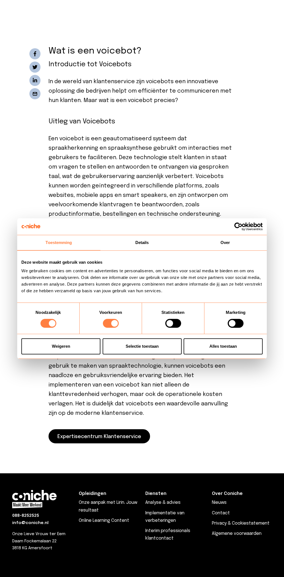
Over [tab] (225, 242)
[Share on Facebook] (34, 53)
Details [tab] (142, 242)
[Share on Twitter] (34, 67)
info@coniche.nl (30, 523)
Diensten (155, 493)
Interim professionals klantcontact (167, 534)
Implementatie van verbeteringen (164, 517)
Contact (221, 513)
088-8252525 (25, 516)
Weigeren (61, 346)
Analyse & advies (163, 502)
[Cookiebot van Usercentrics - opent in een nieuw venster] (238, 226)
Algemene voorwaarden (237, 533)
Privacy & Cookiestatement (241, 523)
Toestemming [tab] (58, 242)
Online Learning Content (104, 520)
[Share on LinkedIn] (34, 80)
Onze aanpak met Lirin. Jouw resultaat (108, 506)
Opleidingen (92, 493)
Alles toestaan (223, 346)
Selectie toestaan (142, 346)
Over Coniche (227, 493)
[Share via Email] (34, 93)
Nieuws (219, 502)
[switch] (111, 323)
